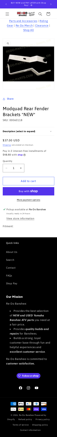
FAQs (9, 275)
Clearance (41, 25)
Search (10, 259)
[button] (7, 14)
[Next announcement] (51, 4)
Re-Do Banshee (26, 415)
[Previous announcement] (6, 4)
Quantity (7, 161)
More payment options (28, 200)
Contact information (30, 430)
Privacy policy (43, 419)
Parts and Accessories (23, 21)
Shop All (28, 30)
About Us (11, 251)
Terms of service (21, 425)
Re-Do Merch (24, 25)
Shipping (7, 145)
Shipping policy (40, 425)
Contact (11, 267)
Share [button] (10, 98)
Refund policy (25, 419)
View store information (20, 218)
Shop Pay (11, 283)
